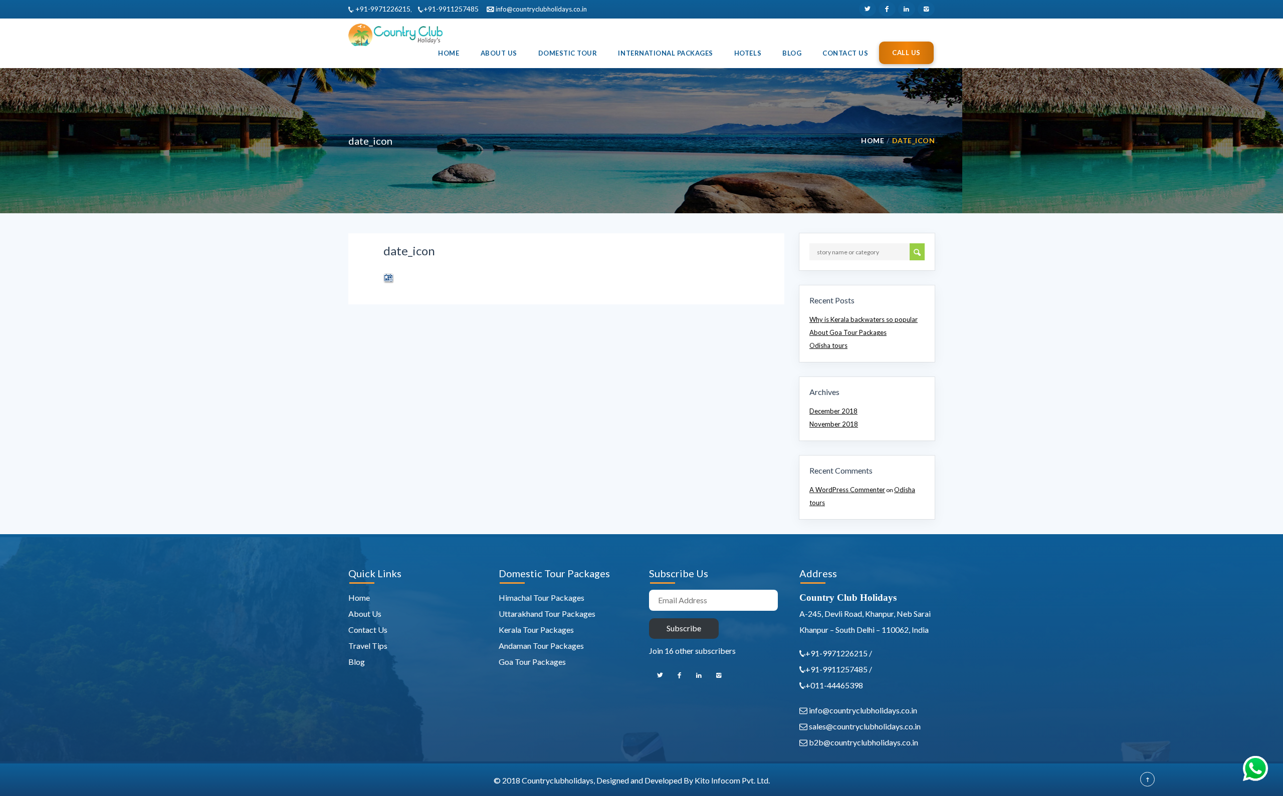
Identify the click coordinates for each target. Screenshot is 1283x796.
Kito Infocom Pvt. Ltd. (732, 780)
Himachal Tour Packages (541, 597)
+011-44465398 (834, 685)
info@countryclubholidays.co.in (540, 9)
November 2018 (833, 424)
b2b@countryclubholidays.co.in (862, 742)
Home (448, 53)
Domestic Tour (567, 53)
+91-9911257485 (451, 9)
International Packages (665, 53)
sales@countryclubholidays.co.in (864, 726)
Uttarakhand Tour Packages (547, 613)
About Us (499, 53)
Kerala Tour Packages (536, 629)
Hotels (747, 53)
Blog (791, 53)
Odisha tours (828, 345)
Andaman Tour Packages (541, 645)
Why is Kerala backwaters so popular (863, 319)
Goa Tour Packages (532, 661)
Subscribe (684, 628)
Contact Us (845, 53)
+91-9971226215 (382, 9)
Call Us (906, 53)
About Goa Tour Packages (848, 332)
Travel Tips (367, 645)
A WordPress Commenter (847, 490)
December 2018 (833, 411)
